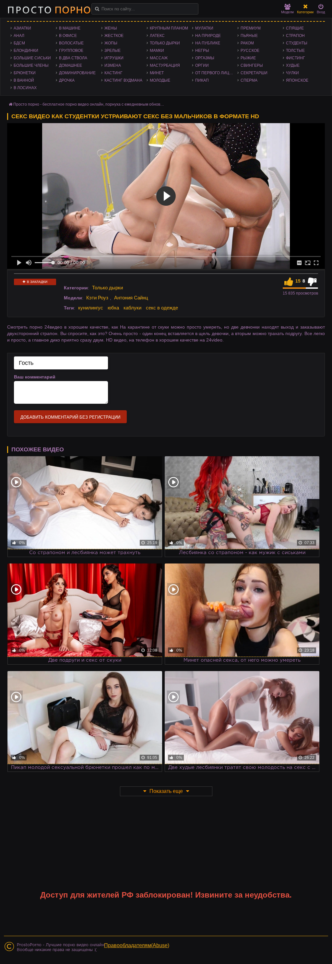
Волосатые (71, 43)
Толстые (295, 50)
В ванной (24, 80)
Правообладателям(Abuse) (136, 945)
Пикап (202, 80)
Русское (250, 50)
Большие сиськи (32, 58)
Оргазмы (204, 58)
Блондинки (26, 50)
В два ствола (73, 58)
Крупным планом (169, 28)
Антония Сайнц (131, 297)
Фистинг (295, 58)
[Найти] (97, 9)
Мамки (157, 50)
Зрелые (112, 50)
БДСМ (19, 43)
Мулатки (204, 28)
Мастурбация (165, 65)
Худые (293, 65)
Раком (247, 43)
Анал (19, 35)
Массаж (159, 58)
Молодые (160, 80)
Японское (297, 80)
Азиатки (22, 28)
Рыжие (248, 58)
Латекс (157, 35)
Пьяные (249, 35)
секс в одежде (162, 307)
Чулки (292, 73)
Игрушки (114, 58)
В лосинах (25, 88)
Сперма (249, 80)
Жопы (110, 43)
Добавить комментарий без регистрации (70, 417)
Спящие (295, 28)
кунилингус (90, 307)
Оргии (202, 65)
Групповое (71, 50)
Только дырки (165, 43)
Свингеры (252, 65)
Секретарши (254, 73)
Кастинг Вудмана (123, 80)
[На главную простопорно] (49, 9)
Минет (157, 73)
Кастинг (113, 73)
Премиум (251, 28)
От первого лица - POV (216, 73)
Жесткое (114, 35)
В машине (69, 28)
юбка (113, 307)
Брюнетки (25, 73)
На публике (207, 43)
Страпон (295, 35)
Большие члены (31, 65)
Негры (202, 50)
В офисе (68, 35)
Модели (287, 12)
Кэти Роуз (97, 297)
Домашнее (70, 65)
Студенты (296, 43)
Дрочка (67, 80)
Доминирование (77, 73)
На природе (208, 35)
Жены (110, 28)
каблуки (132, 307)
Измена (112, 65)
